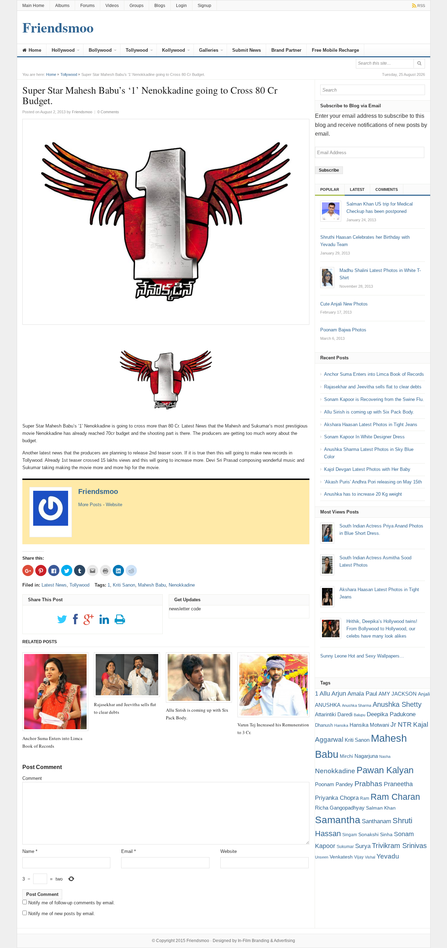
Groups (137, 5)
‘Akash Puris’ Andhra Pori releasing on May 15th (373, 481)
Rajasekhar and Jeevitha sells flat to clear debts (373, 386)
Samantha (337, 819)
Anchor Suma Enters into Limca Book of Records (374, 374)
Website (114, 504)
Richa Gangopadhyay (340, 808)
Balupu (359, 715)
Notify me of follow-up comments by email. (71, 902)
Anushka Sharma (356, 705)
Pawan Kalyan (385, 770)
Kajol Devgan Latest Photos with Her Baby (367, 469)
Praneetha (398, 784)
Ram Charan (395, 797)
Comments (386, 189)
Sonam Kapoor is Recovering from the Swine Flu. (374, 399)
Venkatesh (341, 857)
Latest (357, 189)
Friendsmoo (98, 491)
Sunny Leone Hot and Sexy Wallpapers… (362, 656)
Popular (329, 189)
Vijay (359, 857)
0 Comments (108, 112)
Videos (112, 5)
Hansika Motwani (369, 725)
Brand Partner (286, 50)
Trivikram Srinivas (399, 845)
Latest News (54, 585)
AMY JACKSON (398, 694)
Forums (87, 5)
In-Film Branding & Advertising (266, 940)
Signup (204, 5)
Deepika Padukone (391, 714)
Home (34, 50)
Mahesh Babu (152, 585)
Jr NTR (401, 724)
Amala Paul (362, 693)
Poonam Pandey (334, 784)
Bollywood (100, 50)
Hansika (341, 725)
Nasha (384, 756)
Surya (363, 845)
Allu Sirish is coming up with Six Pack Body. (369, 412)
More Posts (90, 504)
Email (128, 851)
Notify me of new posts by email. (61, 913)
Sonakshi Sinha (375, 834)
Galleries (208, 50)
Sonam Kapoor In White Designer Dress (364, 436)
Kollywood (173, 50)
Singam (349, 834)
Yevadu (387, 856)
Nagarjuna (366, 756)
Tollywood (137, 50)
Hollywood (63, 50)
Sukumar (345, 846)
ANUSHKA (327, 705)
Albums (62, 5)
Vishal (370, 857)
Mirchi (346, 756)
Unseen (321, 857)
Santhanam (376, 821)
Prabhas (368, 784)
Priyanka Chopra (337, 798)
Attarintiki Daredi (333, 714)
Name (29, 851)
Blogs (159, 5)
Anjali (424, 694)
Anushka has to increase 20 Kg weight (363, 494)
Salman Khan (381, 808)
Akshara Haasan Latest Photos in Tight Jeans (370, 424)
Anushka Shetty (397, 704)
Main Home (33, 5)
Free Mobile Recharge (335, 50)
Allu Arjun (333, 693)
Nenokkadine (182, 585)
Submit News (246, 50)
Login (181, 5)
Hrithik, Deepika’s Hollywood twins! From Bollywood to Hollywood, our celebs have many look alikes (381, 629)
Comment (32, 778)
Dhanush (324, 725)
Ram (364, 798)
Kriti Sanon (124, 585)
